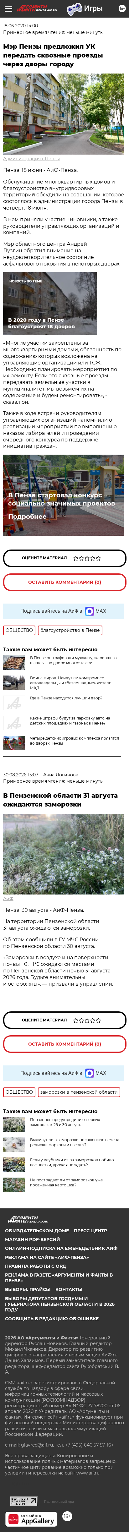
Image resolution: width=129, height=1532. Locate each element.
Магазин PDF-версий (32, 1239)
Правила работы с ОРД (35, 1266)
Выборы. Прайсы (27, 1289)
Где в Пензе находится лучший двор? (66, 698)
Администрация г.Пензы (31, 158)
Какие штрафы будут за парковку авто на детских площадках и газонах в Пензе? (70, 720)
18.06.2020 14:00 (20, 26)
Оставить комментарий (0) (64, 582)
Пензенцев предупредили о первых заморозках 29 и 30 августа (65, 1122)
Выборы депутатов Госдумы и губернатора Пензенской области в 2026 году (60, 1304)
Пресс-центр (90, 1231)
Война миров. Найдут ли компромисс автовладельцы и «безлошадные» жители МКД (70, 683)
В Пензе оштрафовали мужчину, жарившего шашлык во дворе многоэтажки (73, 660)
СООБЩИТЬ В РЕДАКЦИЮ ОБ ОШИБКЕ (52, 1318)
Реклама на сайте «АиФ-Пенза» (47, 1257)
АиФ (8, 898)
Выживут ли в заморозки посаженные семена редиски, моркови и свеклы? (74, 1142)
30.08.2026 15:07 (20, 775)
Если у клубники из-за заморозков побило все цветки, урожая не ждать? (72, 1162)
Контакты (68, 1289)
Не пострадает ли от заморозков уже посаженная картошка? (66, 1182)
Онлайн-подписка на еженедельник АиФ (61, 1248)
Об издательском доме (37, 1231)
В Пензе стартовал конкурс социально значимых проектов (61, 499)
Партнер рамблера (59, 1501)
